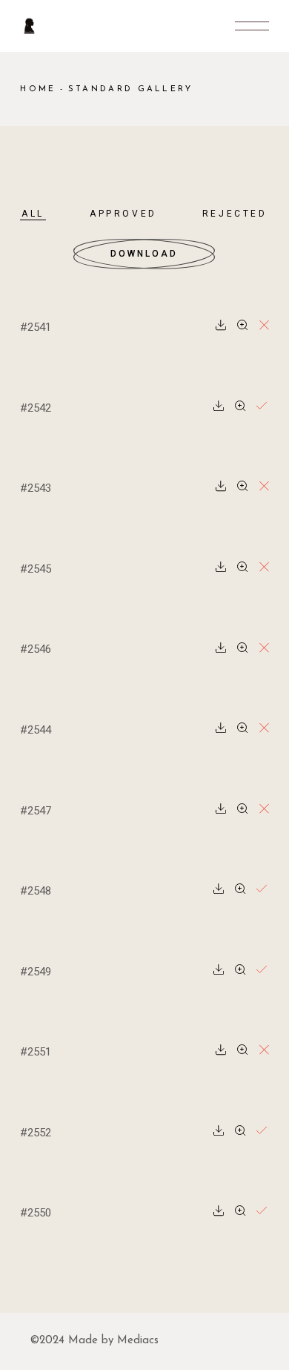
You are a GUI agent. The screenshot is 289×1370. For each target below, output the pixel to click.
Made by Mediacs (113, 1340)
